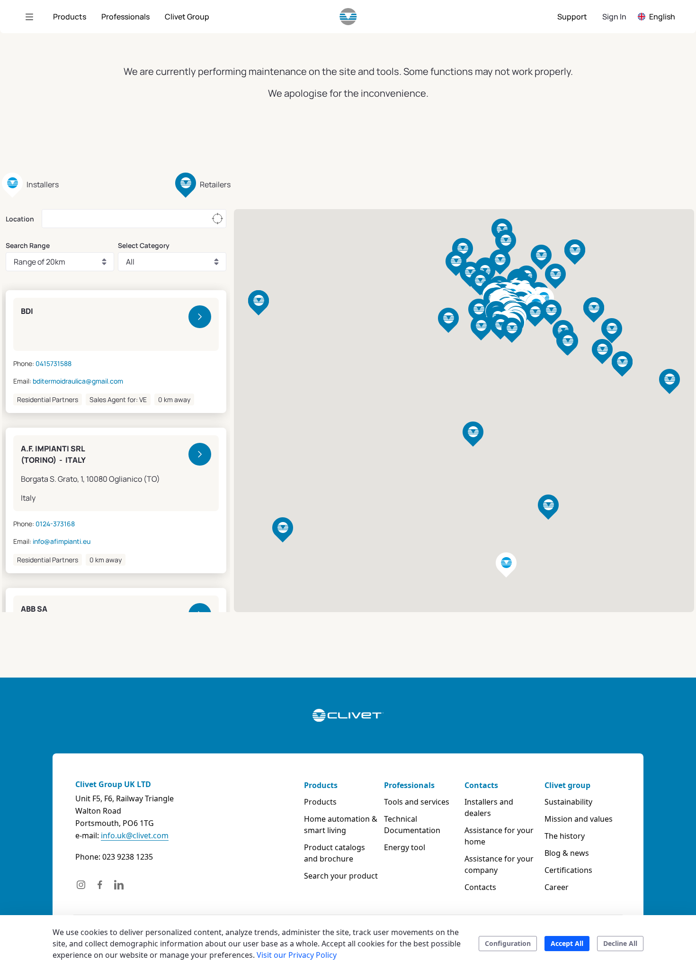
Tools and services (416, 802)
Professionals (409, 785)
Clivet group (567, 785)
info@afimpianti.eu (61, 541)
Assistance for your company (499, 864)
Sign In (614, 16)
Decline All (620, 943)
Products (321, 785)
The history (564, 836)
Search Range (28, 245)
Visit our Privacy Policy (297, 955)
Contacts (481, 785)
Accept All (567, 943)
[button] (535, 314)
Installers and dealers (488, 807)
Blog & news (566, 853)
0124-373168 (55, 523)
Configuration (508, 943)
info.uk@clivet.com (135, 835)
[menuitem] (69, 16)
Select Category (144, 245)
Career (556, 887)
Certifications (568, 870)
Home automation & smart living (340, 824)
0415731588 (53, 363)
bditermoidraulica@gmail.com (78, 380)
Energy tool (404, 847)
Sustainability (568, 802)
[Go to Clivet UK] (348, 16)
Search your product (341, 876)
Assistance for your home (499, 836)
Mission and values (578, 819)
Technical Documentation (412, 824)
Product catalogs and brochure (334, 853)
